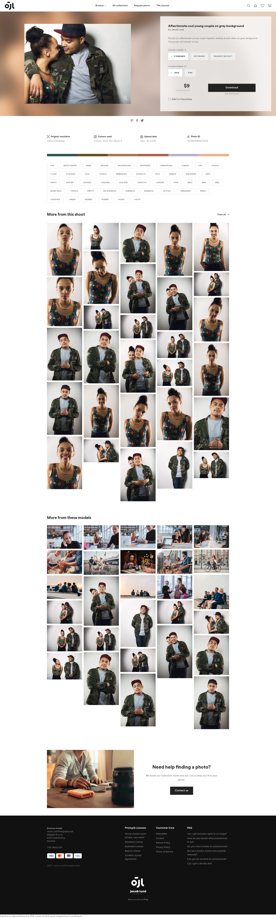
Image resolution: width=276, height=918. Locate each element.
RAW (190, 73)
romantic (149, 191)
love (176, 183)
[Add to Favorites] (80, 224)
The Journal (162, 5)
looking (160, 183)
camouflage (166, 166)
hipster (70, 183)
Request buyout (223, 56)
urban (72, 199)
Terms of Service (164, 851)
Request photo (142, 5)
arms (88, 166)
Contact (160, 838)
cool (87, 174)
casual (215, 166)
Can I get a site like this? (199, 863)
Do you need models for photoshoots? (207, 846)
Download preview (232, 94)
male (190, 183)
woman (88, 199)
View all (221, 214)
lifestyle (142, 183)
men (217, 183)
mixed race (55, 191)
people (74, 191)
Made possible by (138, 899)
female (172, 174)
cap (200, 166)
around (104, 166)
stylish (167, 191)
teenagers (185, 191)
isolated (123, 183)
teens (203, 191)
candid (185, 166)
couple (103, 174)
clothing (70, 174)
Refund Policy (163, 842)
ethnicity (141, 174)
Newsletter (161, 833)
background (124, 166)
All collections (120, 5)
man (204, 183)
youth (137, 199)
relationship (109, 191)
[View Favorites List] (262, 5)
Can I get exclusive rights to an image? (207, 833)
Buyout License (133, 850)
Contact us (181, 790)
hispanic (87, 183)
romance (130, 191)
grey (208, 174)
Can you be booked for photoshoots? (206, 859)
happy (53, 183)
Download (232, 87)
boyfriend (145, 166)
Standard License (134, 842)
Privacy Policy (163, 847)
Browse (99, 5)
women (105, 199)
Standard (179, 56)
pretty (90, 191)
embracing (121, 174)
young (121, 199)
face (157, 174)
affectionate (70, 166)
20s (52, 166)
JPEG (176, 73)
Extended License (134, 846)
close (53, 174)
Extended (199, 56)
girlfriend (191, 174)
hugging (105, 183)
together (55, 199)
